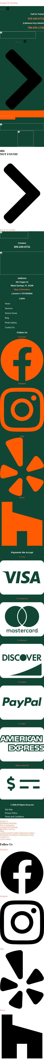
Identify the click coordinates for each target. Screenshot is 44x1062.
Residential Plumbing (8, 823)
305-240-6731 (36, 18)
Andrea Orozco (11, 95)
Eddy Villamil (10, 88)
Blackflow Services (7, 829)
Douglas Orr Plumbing (9, 3)
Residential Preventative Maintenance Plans (17, 835)
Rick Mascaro (10, 82)
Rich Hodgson (10, 75)
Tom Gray (9, 85)
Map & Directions (22, 289)
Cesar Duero (10, 102)
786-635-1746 (36, 27)
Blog (2, 831)
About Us (4, 821)
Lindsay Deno (10, 92)
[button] (21, 41)
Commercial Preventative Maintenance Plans (17, 833)
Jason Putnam (10, 98)
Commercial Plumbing (8, 827)
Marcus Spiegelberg (13, 72)
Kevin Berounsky (11, 78)
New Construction (7, 825)
